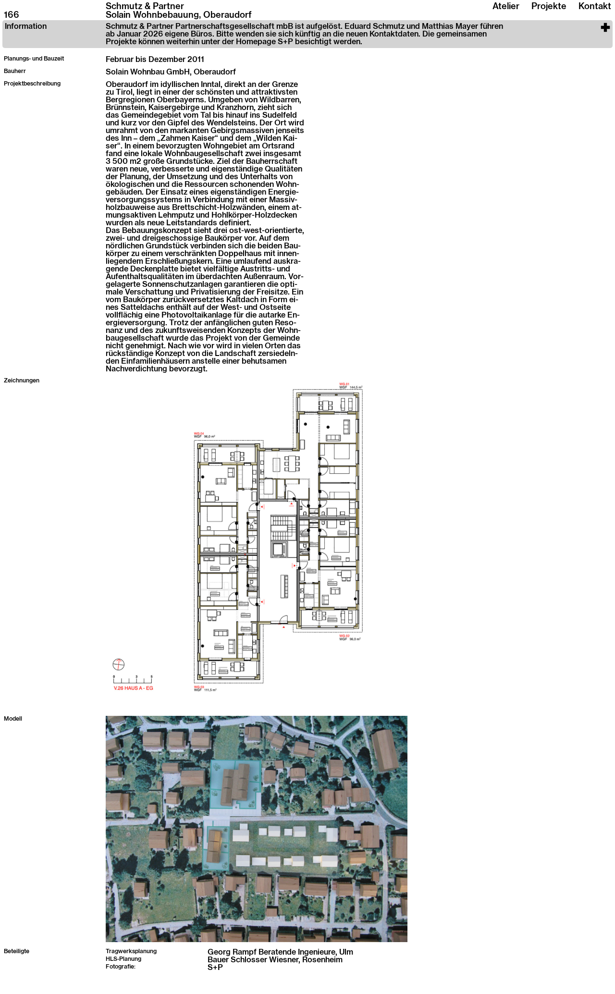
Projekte (548, 6)
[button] (307, 34)
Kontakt (594, 6)
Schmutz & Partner (145, 6)
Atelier (505, 6)
